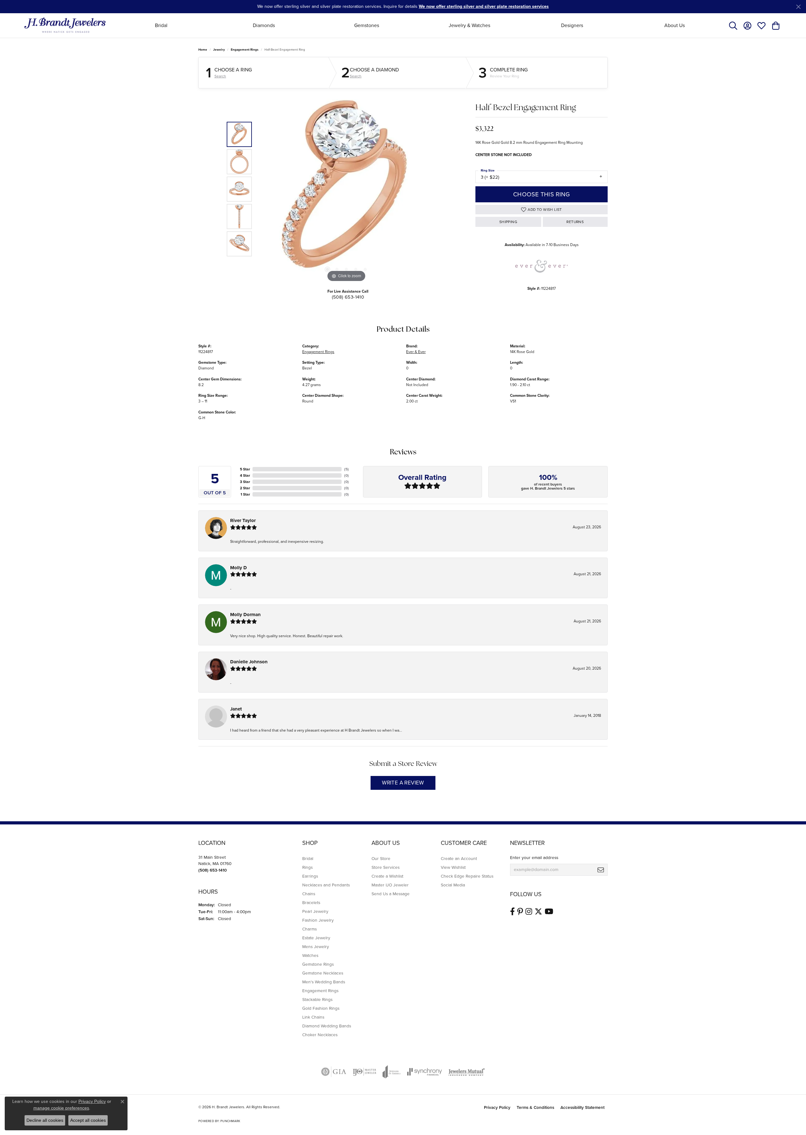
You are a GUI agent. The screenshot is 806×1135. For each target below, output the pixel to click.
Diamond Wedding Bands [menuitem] (326, 1026)
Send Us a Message (391, 894)
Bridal (161, 25)
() (346, 469)
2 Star (245, 488)
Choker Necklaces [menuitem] (320, 1034)
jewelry (219, 49)
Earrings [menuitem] (310, 876)
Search (220, 76)
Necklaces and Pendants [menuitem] (326, 885)
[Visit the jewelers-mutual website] (466, 1072)
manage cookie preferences (61, 1107)
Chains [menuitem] (308, 894)
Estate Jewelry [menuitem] (316, 938)
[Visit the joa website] (392, 1072)
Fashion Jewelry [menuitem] (318, 920)
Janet (236, 708)
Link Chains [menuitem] (313, 1017)
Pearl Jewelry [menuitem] (315, 911)
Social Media (453, 885)
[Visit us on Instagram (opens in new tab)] (528, 911)
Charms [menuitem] (309, 929)
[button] (733, 25)
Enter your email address (534, 857)
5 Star (245, 469)
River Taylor (243, 520)
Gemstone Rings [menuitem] (318, 964)
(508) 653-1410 (348, 297)
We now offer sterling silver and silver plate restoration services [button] (484, 6)
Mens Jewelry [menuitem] (315, 946)
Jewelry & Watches (469, 25)
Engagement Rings (244, 49)
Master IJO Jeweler (390, 885)
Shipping (508, 222)
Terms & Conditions (535, 1107)
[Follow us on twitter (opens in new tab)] (538, 911)
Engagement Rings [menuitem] (320, 990)
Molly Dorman (245, 614)
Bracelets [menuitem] (311, 902)
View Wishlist (453, 867)
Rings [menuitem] (307, 867)
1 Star (245, 494)
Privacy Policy (497, 1107)
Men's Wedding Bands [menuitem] (323, 982)
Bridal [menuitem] (307, 858)
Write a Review (403, 783)
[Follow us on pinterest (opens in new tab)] (520, 911)
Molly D (238, 567)
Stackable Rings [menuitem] (317, 999)
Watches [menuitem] (310, 955)
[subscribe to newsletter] (600, 869)
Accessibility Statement (582, 1107)
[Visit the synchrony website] (424, 1072)
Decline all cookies (44, 1120)
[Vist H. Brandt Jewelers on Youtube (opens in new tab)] (549, 911)
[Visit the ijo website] (364, 1072)
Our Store (381, 858)
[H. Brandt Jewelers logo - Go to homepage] (65, 25)
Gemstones (366, 25)
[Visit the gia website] (333, 1072)
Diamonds (264, 25)
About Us (674, 25)
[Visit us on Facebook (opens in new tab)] (512, 911)
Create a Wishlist (387, 876)
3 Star (245, 482)
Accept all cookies (88, 1120)
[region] (346, 189)
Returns (575, 222)
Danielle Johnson (249, 661)
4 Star (245, 475)
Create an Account (459, 858)
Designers (572, 25)
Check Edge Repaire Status (467, 876)
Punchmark (230, 1121)
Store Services (386, 867)
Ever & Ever (416, 352)
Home (202, 49)
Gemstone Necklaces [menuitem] (322, 973)
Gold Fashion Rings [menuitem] (320, 1008)
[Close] (798, 7)
